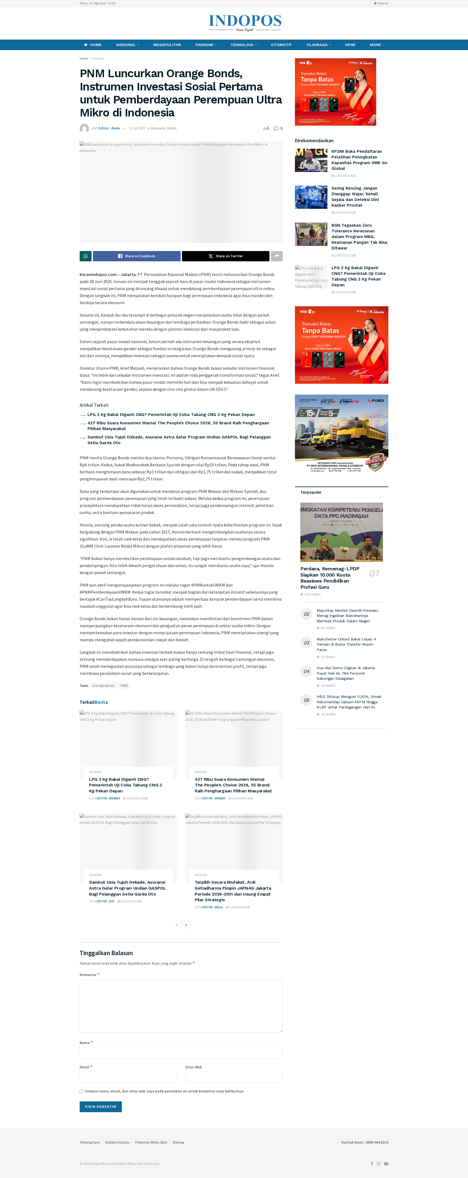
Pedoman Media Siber (151, 1142)
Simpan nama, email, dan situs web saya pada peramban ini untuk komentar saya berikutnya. (165, 1091)
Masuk (382, 3)
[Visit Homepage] (245, 23)
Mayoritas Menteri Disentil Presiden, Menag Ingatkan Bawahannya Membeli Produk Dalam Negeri (348, 615)
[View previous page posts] (177, 925)
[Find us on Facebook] (81, 23)
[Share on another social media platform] (277, 256)
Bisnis (172, 128)
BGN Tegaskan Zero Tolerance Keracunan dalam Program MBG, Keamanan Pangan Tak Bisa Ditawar (359, 236)
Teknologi (241, 45)
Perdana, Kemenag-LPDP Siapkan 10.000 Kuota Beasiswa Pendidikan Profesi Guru (329, 578)
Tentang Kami (90, 1142)
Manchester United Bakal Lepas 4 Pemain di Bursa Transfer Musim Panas (346, 644)
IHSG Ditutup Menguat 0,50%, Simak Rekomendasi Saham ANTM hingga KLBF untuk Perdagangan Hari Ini (349, 701)
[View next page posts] (186, 925)
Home (96, 45)
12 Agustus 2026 (136, 798)
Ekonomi (204, 45)
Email (86, 1066)
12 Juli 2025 (137, 128)
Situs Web (193, 1067)
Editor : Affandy (108, 798)
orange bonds (104, 686)
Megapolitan (167, 45)
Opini (350, 45)
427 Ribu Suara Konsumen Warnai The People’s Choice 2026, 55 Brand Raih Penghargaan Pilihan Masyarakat (233, 785)
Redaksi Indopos (117, 1142)
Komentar (90, 974)
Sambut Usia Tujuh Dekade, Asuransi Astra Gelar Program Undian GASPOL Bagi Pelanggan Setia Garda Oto (127, 888)
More (375, 45)
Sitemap (178, 1142)
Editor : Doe (106, 901)
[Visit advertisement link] (341, 345)
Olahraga (317, 45)
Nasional (126, 45)
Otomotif (281, 45)
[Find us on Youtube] (99, 23)
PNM (124, 686)
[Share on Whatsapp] (86, 256)
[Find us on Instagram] (90, 23)
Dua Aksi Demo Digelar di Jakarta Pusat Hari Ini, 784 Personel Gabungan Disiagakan (346, 673)
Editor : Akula (109, 128)
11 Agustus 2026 (239, 907)
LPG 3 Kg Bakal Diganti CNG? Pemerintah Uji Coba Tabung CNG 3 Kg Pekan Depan (171, 414)
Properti (201, 772)
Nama (86, 1042)
